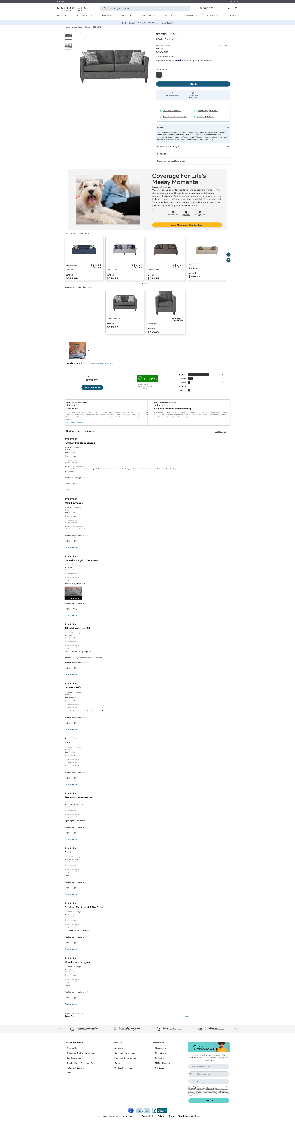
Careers (118, 1063)
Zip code (192, 98)
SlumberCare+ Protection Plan (81, 1063)
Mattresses (62, 15)
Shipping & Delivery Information (81, 1053)
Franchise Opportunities (125, 1058)
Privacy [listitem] (161, 1116)
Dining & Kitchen (147, 15)
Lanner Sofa (153, 269)
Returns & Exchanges (77, 1067)
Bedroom (126, 15)
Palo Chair (152, 323)
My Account (160, 1048)
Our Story (118, 1048)
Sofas (87, 26)
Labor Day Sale (213, 15)
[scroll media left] (67, 350)
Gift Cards (159, 1067)
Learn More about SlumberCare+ (187, 224)
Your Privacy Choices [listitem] (188, 1116)
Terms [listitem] (172, 1116)
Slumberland (109, 1116)
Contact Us (72, 1048)
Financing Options (168, 56)
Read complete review (74, 422)
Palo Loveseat (113, 318)
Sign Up (209, 1100)
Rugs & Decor (190, 15)
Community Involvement (125, 1053)
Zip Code (206, 9)
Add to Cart (193, 84)
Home (67, 26)
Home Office (169, 15)
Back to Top (69, 1016)
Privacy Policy (224, 1093)
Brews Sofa (112, 269)
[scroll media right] (88, 350)
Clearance (233, 15)
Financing (159, 1058)
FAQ (69, 1072)
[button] (235, 8)
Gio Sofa (70, 269)
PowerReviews (105, 363)
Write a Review (92, 387)
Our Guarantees (74, 1058)
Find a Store (160, 1053)
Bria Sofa (193, 267)
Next (186, 1016)
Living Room (108, 15)
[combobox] (145, 8)
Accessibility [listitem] (148, 1116)
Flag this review (71, 490)
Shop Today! (167, 22)
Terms (190, 1095)
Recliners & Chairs (84, 15)
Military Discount (162, 1063)
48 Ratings (172, 34)
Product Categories (123, 1067)
